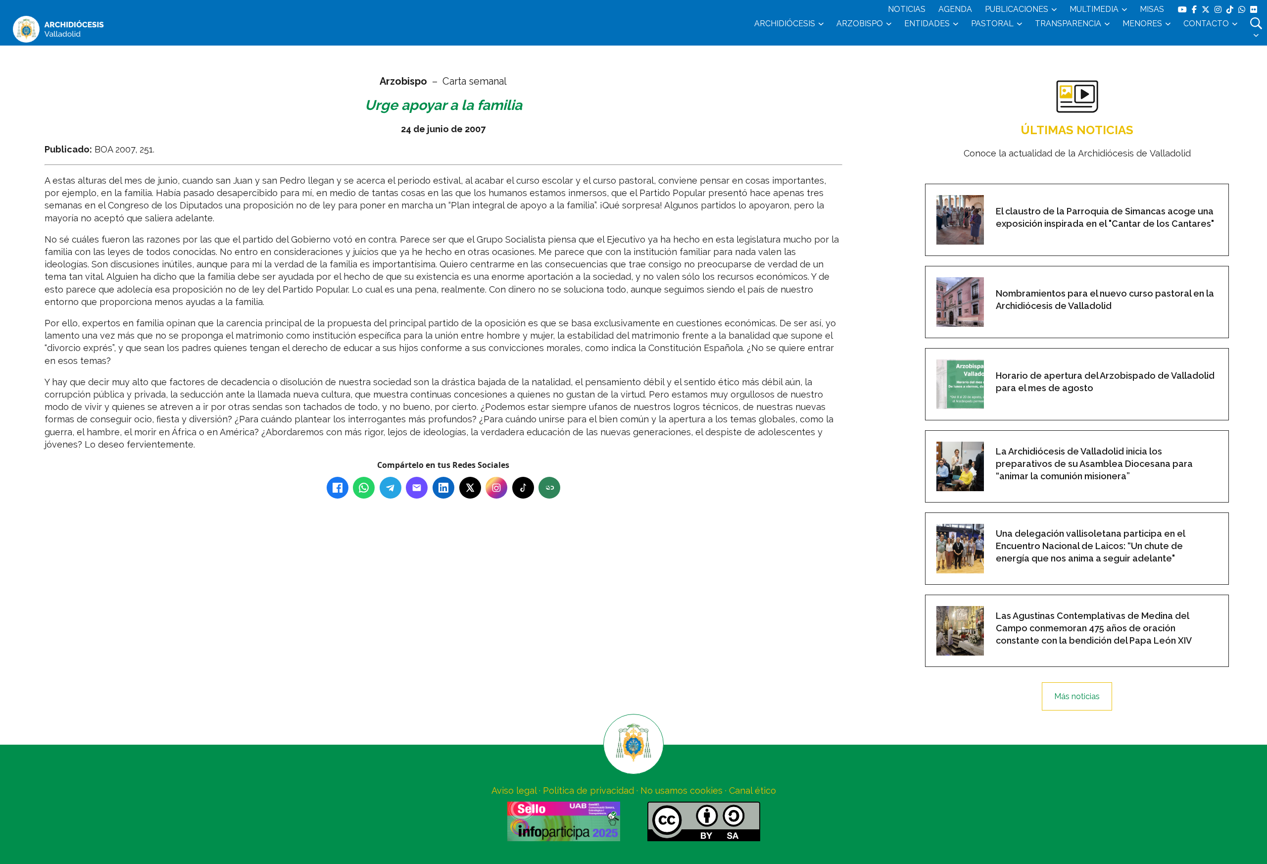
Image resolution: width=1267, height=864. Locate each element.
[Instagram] (496, 488)
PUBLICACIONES (1016, 9)
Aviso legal (513, 790)
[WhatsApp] (364, 488)
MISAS (1152, 9)
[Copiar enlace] (549, 488)
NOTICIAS (907, 9)
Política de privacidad (588, 790)
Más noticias (1077, 696)
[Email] (417, 488)
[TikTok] (523, 488)
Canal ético (752, 790)
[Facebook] (337, 488)
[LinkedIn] (443, 488)
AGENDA (955, 9)
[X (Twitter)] (470, 488)
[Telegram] (390, 488)
